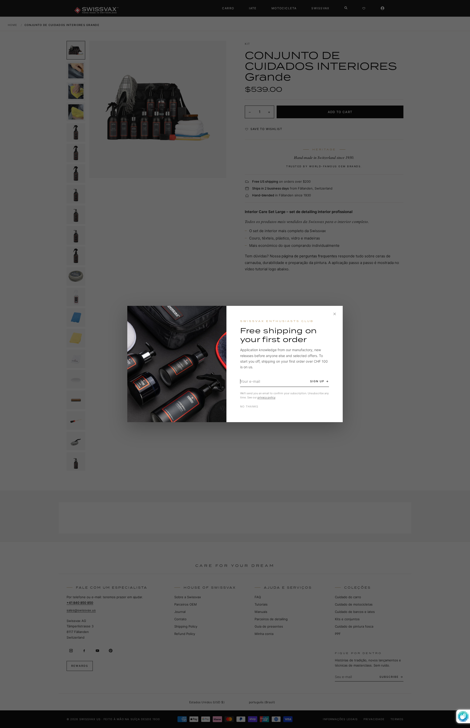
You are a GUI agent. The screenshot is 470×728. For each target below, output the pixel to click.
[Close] (334, 314)
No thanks (249, 406)
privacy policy (266, 397)
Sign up (317, 381)
